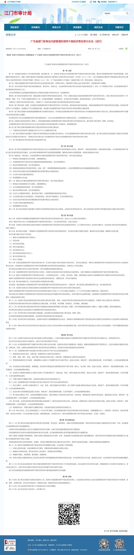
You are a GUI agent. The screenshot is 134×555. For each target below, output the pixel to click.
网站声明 (53, 540)
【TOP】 (106, 531)
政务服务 (77, 27)
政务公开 (56, 27)
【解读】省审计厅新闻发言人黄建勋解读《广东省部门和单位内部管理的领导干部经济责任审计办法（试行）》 (44, 55)
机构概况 (35, 27)
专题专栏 (119, 27)
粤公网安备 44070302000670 (39, 550)
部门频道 (93, 35)
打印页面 (114, 531)
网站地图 (31, 540)
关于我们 (38, 540)
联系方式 (46, 540)
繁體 (94, 2)
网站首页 (14, 27)
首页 (86, 35)
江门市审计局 (18, 13)
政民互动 (98, 27)
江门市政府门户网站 (14, 2)
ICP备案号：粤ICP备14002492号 (59, 550)
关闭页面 (123, 531)
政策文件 (125, 35)
